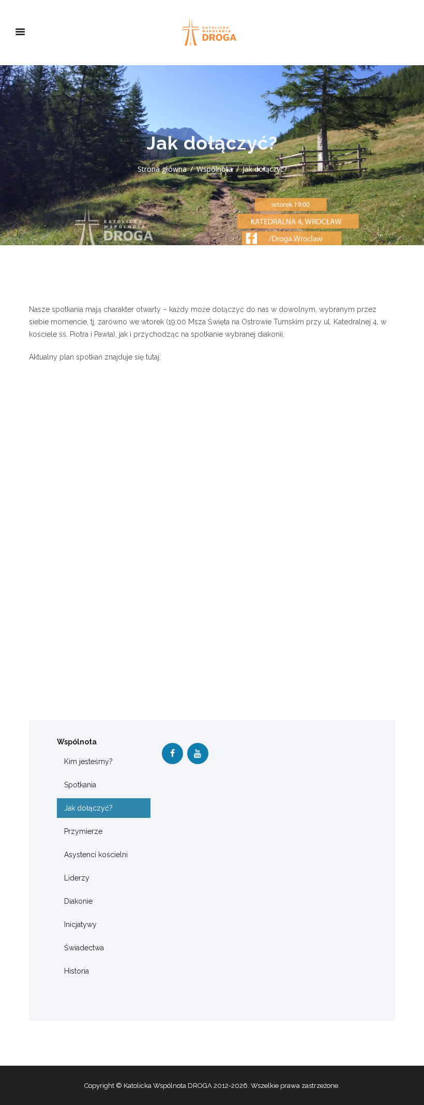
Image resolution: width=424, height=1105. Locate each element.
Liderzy (76, 878)
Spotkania (80, 785)
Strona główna (162, 169)
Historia (76, 971)
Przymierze (83, 831)
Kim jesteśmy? (88, 761)
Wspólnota (214, 169)
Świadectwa (84, 948)
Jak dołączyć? (88, 808)
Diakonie (78, 901)
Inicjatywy (80, 924)
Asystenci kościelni (96, 854)
